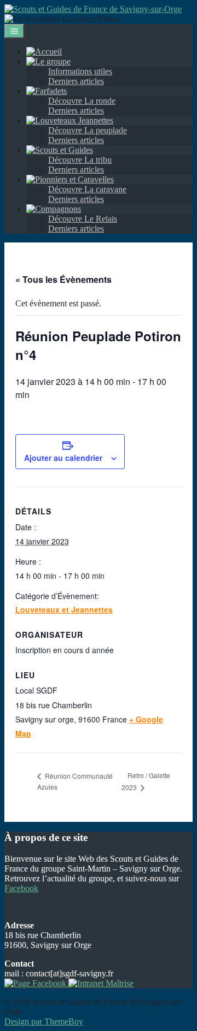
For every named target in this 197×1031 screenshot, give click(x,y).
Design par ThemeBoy (43, 1021)
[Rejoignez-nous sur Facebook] (35, 983)
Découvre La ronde (81, 100)
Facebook (21, 888)
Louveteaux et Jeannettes (64, 609)
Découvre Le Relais (82, 218)
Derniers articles (76, 81)
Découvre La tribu (80, 159)
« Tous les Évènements (63, 279)
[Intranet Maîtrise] (100, 983)
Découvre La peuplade (87, 130)
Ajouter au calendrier (63, 457)
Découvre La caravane (87, 189)
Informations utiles (80, 71)
